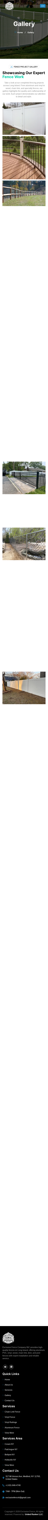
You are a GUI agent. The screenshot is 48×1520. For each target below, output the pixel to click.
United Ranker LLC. (34, 1514)
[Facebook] (5, 1367)
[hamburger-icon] (43, 6)
